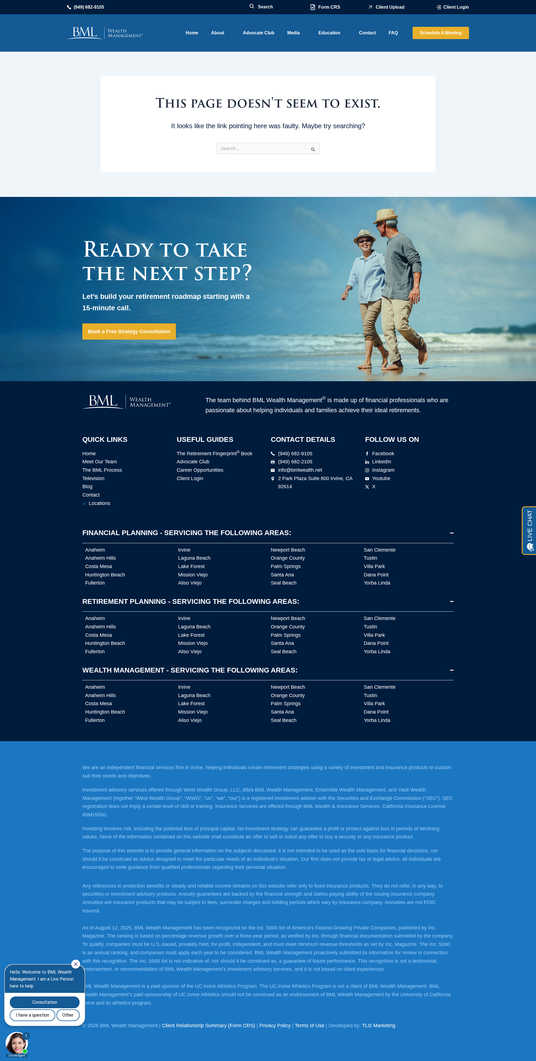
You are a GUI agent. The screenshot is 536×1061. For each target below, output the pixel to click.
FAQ (393, 32)
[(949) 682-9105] (69, 7)
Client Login (456, 7)
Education (329, 32)
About (217, 32)
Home (192, 32)
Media (293, 32)
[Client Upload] (370, 7)
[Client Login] (438, 7)
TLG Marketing (378, 1025)
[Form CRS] (313, 7)
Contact (367, 32)
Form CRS (329, 7)
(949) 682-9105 (89, 7)
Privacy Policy (275, 1025)
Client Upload (390, 7)
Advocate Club (258, 32)
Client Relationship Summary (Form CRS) (208, 1025)
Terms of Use (309, 1025)
